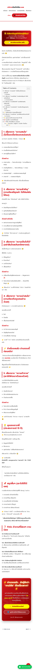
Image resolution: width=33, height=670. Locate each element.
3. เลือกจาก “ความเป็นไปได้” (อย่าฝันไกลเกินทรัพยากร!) (14, 102)
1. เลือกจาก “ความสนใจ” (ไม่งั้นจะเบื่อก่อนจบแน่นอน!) (14, 92)
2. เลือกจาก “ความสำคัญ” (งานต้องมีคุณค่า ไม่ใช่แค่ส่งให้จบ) (16, 97)
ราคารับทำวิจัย (21, 11)
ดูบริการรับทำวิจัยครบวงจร (16, 612)
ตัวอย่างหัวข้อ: (9, 100)
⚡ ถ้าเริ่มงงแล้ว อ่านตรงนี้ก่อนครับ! (12, 112)
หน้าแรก (5, 11)
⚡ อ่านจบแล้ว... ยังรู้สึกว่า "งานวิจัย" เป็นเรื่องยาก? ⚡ (16, 124)
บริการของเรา (12, 11)
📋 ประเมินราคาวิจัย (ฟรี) (17, 42)
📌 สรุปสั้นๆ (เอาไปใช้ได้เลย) (11, 120)
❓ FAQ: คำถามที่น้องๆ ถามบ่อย (12, 122)
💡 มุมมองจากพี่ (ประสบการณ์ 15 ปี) (13, 118)
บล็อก (9, 15)
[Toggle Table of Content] (27, 88)
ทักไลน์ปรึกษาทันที (16, 606)
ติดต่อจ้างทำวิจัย (19, 15)
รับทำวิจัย (15, 7)
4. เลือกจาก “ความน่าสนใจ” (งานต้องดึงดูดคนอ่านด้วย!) (16, 108)
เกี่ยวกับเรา (28, 11)
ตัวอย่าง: (8, 94)
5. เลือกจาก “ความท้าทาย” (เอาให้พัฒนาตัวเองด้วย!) (16, 114)
